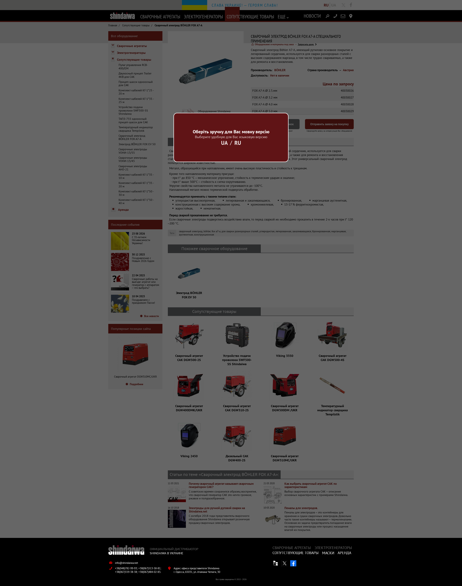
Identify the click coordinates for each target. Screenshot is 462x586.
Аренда (344, 552)
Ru (237, 142)
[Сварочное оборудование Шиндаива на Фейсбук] (293, 563)
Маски (328, 553)
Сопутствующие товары (296, 552)
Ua (224, 142)
